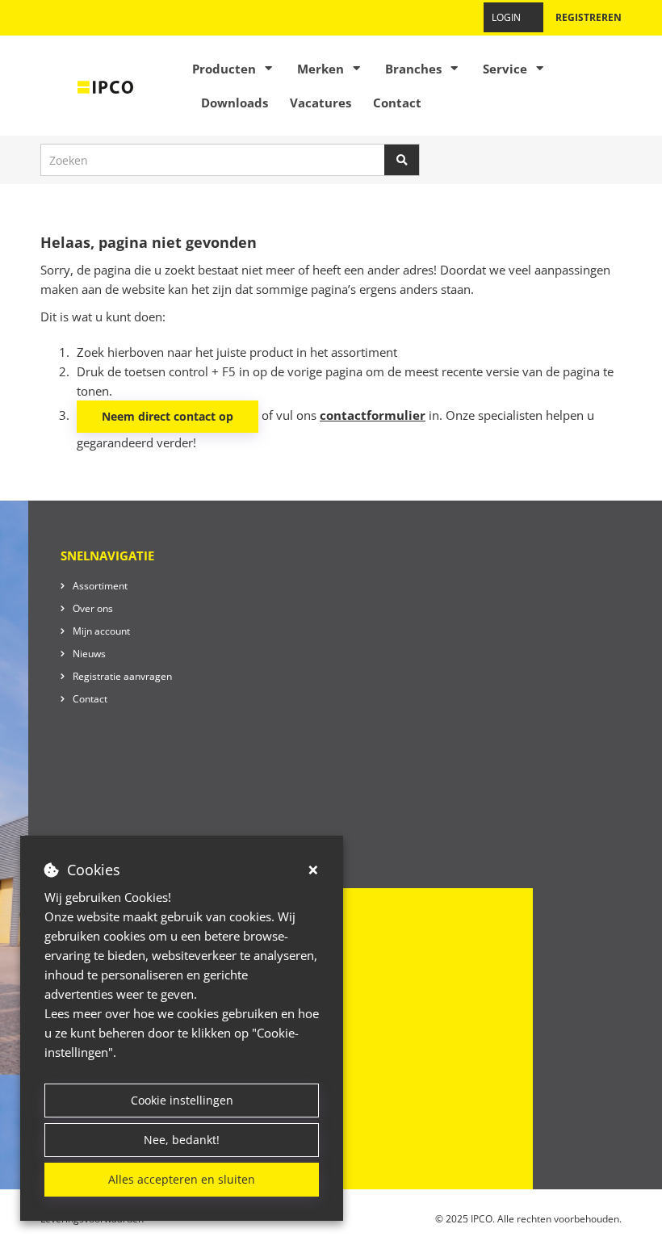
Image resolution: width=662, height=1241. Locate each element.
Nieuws (89, 653)
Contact (397, 102)
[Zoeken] (402, 160)
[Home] (105, 85)
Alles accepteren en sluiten (181, 1179)
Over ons (93, 608)
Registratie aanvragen (122, 676)
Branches (413, 69)
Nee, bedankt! (182, 1139)
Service (505, 69)
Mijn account (101, 631)
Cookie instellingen (182, 1100)
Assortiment (100, 586)
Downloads (234, 102)
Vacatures (320, 102)
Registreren (588, 17)
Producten (224, 69)
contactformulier (372, 415)
